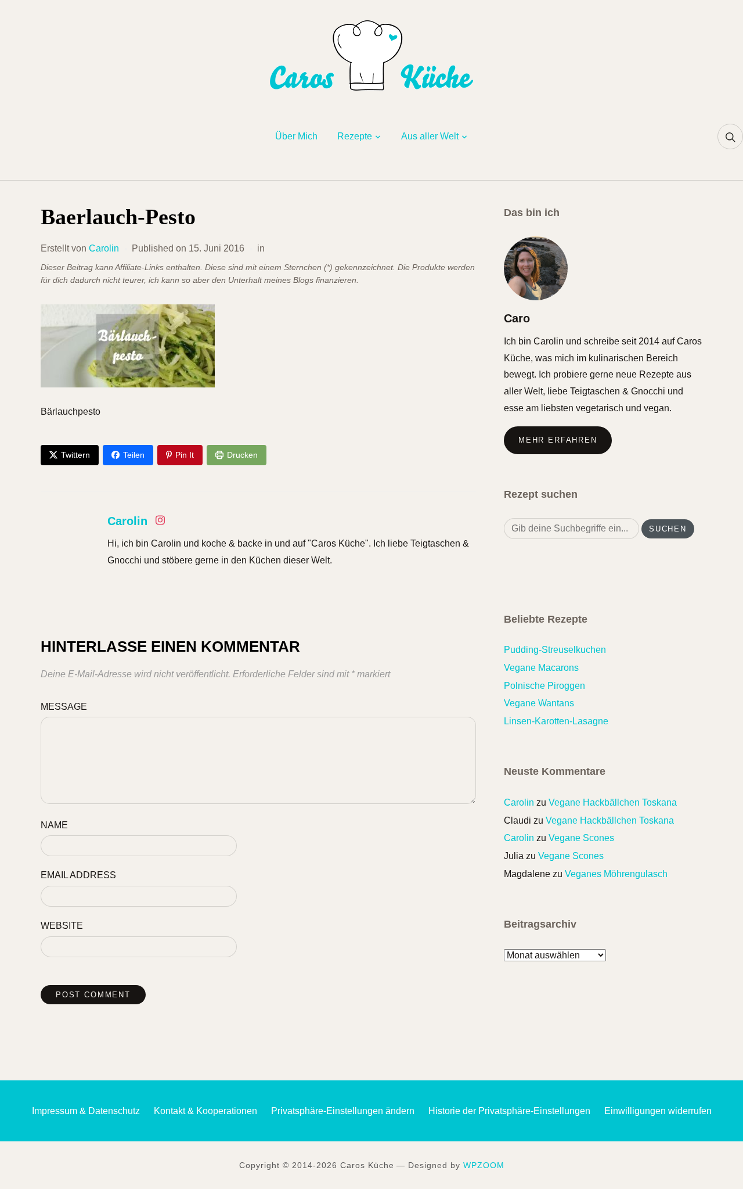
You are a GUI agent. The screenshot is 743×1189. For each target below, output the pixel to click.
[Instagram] (160, 522)
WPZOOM (483, 1165)
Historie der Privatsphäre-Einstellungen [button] (509, 1111)
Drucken (242, 454)
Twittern (75, 454)
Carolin (104, 248)
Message (64, 707)
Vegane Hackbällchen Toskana (613, 802)
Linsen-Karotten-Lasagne (556, 721)
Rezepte (354, 136)
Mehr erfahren (557, 440)
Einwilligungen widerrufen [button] (658, 1111)
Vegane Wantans (539, 703)
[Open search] (730, 136)
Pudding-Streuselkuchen (555, 650)
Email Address (78, 875)
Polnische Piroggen (544, 686)
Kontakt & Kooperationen (205, 1111)
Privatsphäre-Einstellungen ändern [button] (342, 1111)
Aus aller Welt (430, 136)
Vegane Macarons (541, 668)
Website (62, 926)
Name (54, 825)
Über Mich (296, 136)
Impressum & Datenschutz (86, 1111)
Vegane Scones (581, 838)
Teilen (134, 454)
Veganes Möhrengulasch (616, 874)
